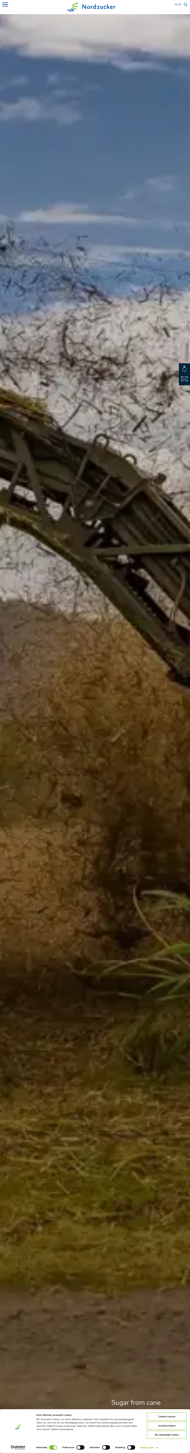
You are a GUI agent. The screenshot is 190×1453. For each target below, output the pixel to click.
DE (180, 4)
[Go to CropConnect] (184, 369)
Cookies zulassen (166, 1416)
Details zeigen (147, 1447)
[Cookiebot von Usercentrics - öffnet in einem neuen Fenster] (18, 1447)
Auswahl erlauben (167, 1426)
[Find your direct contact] (184, 379)
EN (176, 4)
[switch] (80, 1447)
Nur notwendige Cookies (167, 1435)
